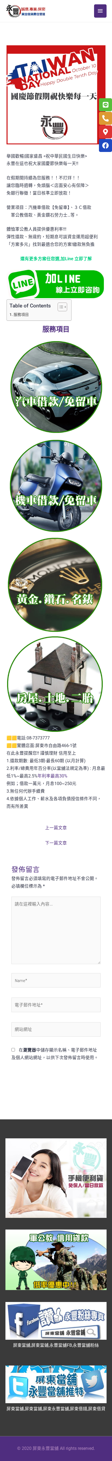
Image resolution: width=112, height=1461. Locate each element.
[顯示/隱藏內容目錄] (60, 307)
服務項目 (21, 314)
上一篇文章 (56, 827)
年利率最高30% (52, 776)
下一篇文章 (56, 843)
